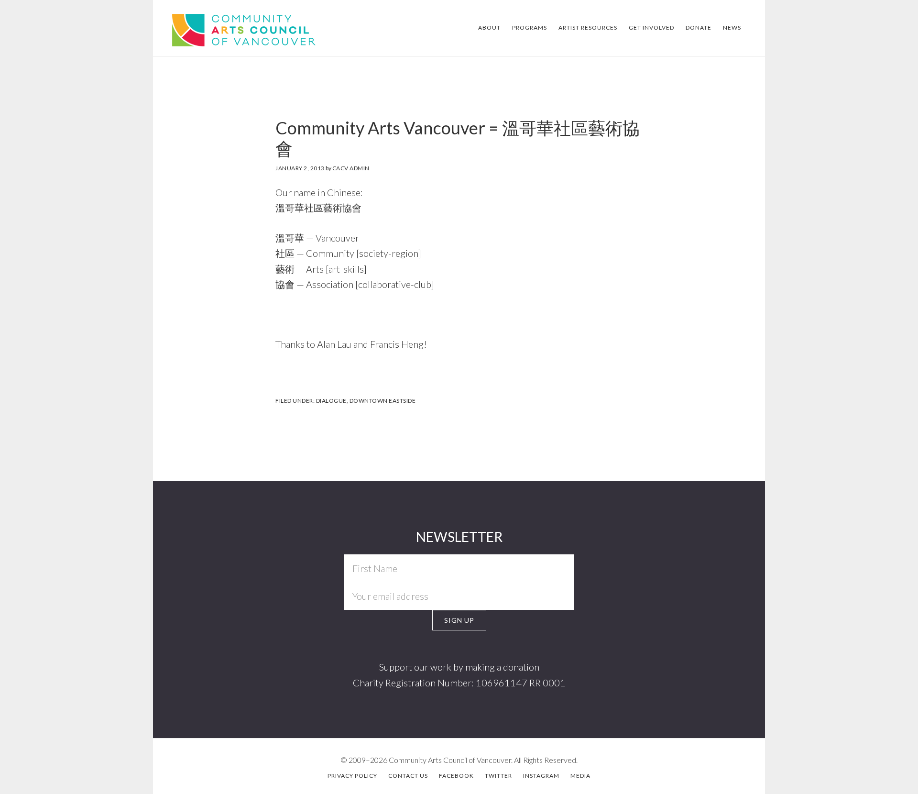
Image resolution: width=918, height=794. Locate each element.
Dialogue (331, 400)
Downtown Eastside (383, 400)
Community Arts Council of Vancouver (228, 29)
